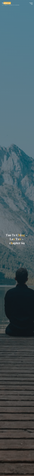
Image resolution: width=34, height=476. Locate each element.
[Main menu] (31, 4)
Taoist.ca (6, 3)
